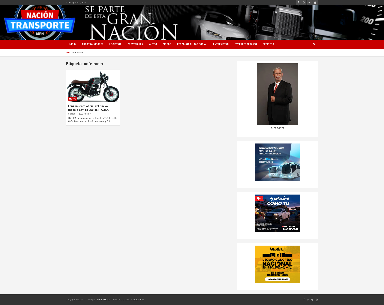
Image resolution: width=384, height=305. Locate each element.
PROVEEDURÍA (135, 44)
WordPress (138, 299)
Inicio (72, 44)
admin (88, 114)
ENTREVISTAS (221, 44)
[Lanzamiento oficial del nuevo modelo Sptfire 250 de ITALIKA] (93, 85)
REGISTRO (268, 44)
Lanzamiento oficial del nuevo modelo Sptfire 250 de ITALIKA (88, 108)
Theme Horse (103, 299)
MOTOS (167, 44)
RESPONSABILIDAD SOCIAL (192, 44)
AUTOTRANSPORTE (92, 44)
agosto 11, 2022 (75, 114)
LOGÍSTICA (115, 44)
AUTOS (153, 44)
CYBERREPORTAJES (246, 44)
